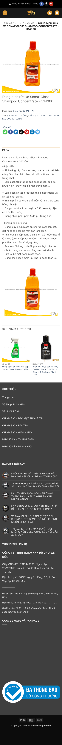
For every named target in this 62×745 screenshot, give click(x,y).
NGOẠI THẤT (28, 111)
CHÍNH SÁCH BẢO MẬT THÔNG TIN (22, 418)
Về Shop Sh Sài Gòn (13, 404)
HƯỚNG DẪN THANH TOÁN (18, 439)
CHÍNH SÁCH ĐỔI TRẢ (15, 425)
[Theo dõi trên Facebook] (41, 4)
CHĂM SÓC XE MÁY (37, 115)
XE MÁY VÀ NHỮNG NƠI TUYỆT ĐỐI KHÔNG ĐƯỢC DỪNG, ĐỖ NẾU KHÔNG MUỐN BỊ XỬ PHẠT (34, 519)
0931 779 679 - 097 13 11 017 (42, 602)
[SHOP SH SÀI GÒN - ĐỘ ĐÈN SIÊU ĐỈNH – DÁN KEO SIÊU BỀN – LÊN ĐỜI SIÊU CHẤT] (31, 13)
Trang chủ (11, 23)
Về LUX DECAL (10, 411)
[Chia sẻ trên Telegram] (37, 132)
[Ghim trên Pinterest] (26, 132)
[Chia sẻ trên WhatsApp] (5, 132)
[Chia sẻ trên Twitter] (15, 132)
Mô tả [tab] (5, 150)
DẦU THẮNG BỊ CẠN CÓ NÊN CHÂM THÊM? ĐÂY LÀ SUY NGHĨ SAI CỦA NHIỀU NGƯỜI (32, 496)
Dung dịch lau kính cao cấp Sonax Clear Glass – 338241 (15, 368)
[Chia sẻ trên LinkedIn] (32, 132)
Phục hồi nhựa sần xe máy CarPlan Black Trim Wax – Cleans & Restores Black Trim (45, 370)
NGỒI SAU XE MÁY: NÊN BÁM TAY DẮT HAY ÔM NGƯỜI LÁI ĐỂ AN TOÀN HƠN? (34, 475)
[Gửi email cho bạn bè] (21, 132)
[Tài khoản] (49, 12)
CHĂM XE (28, 23)
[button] (5, 12)
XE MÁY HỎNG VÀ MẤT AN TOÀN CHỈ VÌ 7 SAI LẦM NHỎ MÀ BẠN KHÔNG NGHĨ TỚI (35, 485)
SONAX (19, 119)
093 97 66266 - (19, 602)
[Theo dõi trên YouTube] (51, 4)
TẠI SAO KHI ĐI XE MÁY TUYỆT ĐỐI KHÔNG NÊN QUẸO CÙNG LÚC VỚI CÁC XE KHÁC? (34, 532)
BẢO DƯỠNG (21, 115)
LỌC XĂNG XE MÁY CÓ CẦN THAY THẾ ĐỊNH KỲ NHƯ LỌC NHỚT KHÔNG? (34, 508)
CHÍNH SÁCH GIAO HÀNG (17, 432)
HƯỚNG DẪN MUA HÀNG (17, 446)
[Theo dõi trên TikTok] (46, 4)
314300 (10, 115)
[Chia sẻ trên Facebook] (10, 132)
